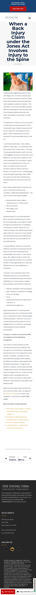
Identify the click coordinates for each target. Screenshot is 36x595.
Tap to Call (9, 592)
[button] (29, 18)
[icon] (6, 549)
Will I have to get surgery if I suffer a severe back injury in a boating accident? (18, 411)
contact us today (11, 394)
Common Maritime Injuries (15, 422)
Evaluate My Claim (27, 592)
